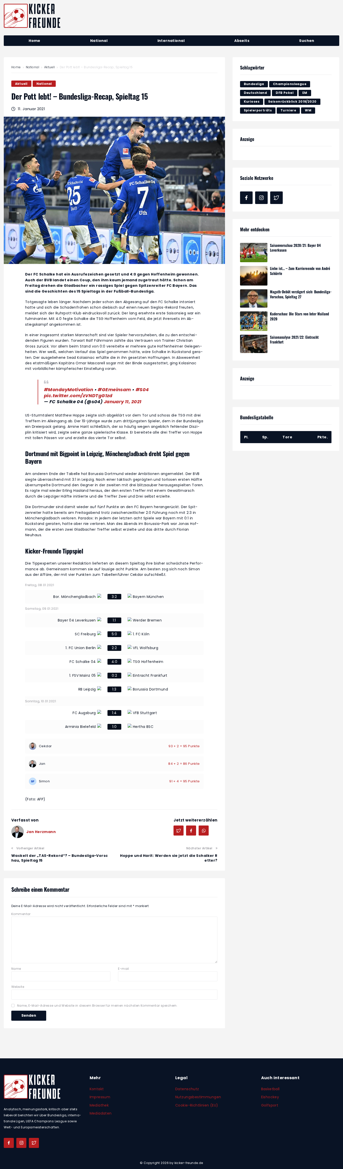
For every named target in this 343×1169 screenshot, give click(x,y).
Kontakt (97, 1088)
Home (16, 67)
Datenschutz (187, 1088)
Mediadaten (101, 1113)
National (32, 67)
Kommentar (21, 914)
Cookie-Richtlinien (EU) (196, 1105)
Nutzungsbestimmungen (198, 1096)
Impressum (100, 1096)
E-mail (123, 969)
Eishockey (270, 1096)
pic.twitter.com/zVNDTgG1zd (78, 395)
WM (308, 110)
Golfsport (269, 1105)
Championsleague (289, 84)
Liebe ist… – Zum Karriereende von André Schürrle (300, 271)
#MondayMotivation (68, 389)
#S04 (142, 389)
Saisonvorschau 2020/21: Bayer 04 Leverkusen (295, 248)
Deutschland (255, 93)
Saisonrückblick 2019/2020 (292, 101)
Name (16, 969)
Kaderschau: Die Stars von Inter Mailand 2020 (299, 316)
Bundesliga (254, 84)
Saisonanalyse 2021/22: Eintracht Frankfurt (294, 339)
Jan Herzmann (41, 831)
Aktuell (49, 67)
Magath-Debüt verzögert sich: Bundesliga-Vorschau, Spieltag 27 (300, 294)
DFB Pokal (285, 93)
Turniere (288, 110)
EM (304, 93)
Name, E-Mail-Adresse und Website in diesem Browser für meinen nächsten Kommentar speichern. (97, 1005)
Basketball (270, 1088)
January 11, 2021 (123, 401)
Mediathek (99, 1105)
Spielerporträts (258, 110)
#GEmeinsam (114, 389)
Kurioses (251, 101)
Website (17, 987)
